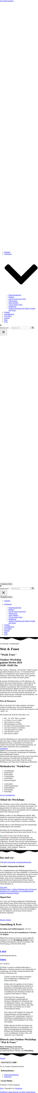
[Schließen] (3, 332)
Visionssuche (12, 301)
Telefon (3, 960)
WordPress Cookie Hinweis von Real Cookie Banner (17, 1092)
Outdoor (7, 312)
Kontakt (7, 318)
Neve (2, 1088)
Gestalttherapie (9, 314)
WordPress (18, 1088)
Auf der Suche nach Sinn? (17, 299)
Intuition (11, 297)
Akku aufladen (13, 303)
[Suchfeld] (1, 325)
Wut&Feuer (12, 306)
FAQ (6, 322)
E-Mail (3, 951)
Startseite (7, 252)
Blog (5, 320)
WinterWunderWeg (14, 295)
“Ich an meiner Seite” (15, 305)
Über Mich (8, 316)
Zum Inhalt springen (7, 1)
